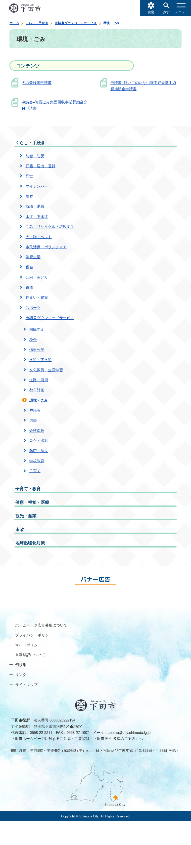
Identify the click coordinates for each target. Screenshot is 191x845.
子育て (35, 470)
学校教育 (36, 460)
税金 (29, 266)
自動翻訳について (30, 654)
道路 (29, 287)
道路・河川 (38, 379)
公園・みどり (37, 277)
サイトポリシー (28, 644)
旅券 (29, 196)
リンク (20, 674)
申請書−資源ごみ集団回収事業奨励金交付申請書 (54, 105)
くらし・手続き (37, 22)
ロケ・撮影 (38, 440)
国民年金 (36, 329)
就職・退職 (35, 206)
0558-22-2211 (41, 732)
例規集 (20, 664)
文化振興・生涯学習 (46, 369)
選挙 (33, 420)
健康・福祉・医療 (32, 502)
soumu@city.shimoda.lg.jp (129, 732)
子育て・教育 (28, 488)
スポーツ (33, 307)
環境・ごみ (38, 400)
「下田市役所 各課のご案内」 (114, 738)
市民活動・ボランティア (46, 246)
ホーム (14, 22)
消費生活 (33, 256)
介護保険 (36, 430)
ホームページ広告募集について (41, 625)
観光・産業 (26, 515)
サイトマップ (26, 684)
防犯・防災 (35, 155)
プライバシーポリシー (33, 634)
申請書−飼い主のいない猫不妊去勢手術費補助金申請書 (143, 85)
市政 (19, 529)
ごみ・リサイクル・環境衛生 (50, 226)
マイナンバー (37, 186)
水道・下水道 (37, 216)
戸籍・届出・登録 (40, 165)
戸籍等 (35, 410)
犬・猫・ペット (39, 236)
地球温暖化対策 (30, 543)
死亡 (29, 175)
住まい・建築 (37, 297)
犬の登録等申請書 (36, 82)
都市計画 (36, 389)
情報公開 (36, 349)
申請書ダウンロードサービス (76, 22)
